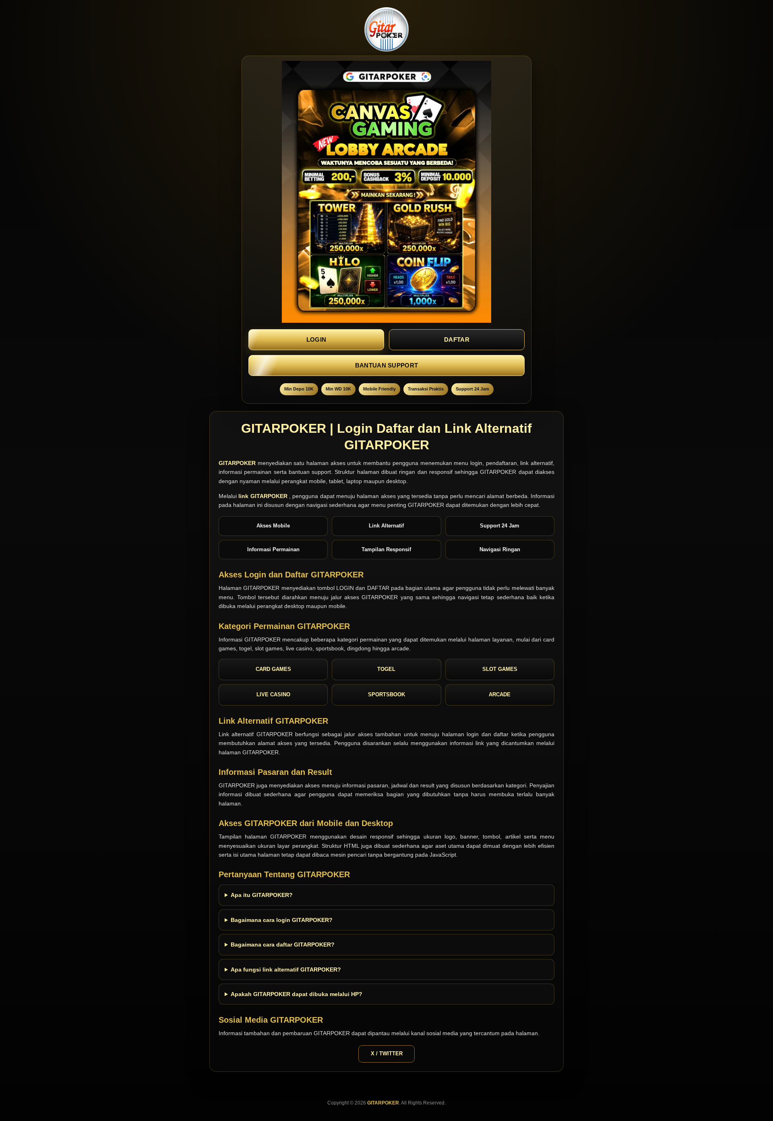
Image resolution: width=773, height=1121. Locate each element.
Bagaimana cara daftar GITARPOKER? (283, 944)
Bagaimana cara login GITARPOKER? (282, 920)
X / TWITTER (387, 1053)
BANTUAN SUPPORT (386, 365)
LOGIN (316, 339)
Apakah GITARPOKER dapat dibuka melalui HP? (296, 994)
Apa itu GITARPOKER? (262, 895)
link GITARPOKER (263, 496)
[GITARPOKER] (387, 29)
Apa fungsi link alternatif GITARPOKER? (286, 969)
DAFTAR (456, 339)
